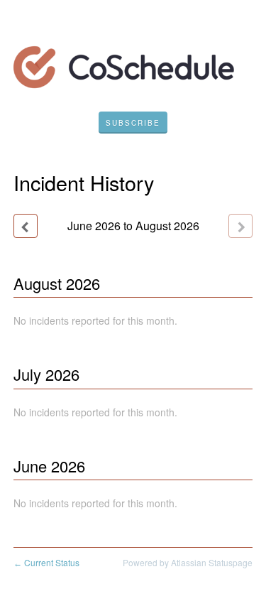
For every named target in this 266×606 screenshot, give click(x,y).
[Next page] (240, 226)
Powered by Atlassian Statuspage (188, 562)
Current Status (46, 562)
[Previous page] (25, 226)
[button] (133, 123)
